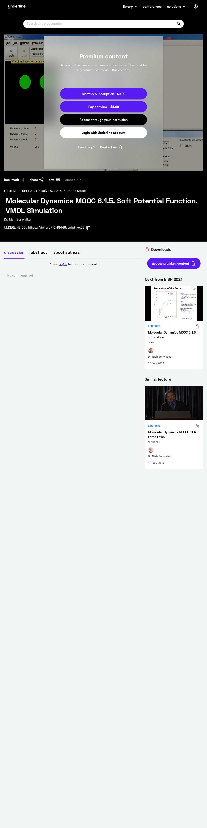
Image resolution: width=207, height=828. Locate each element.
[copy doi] (91, 227)
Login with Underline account (104, 132)
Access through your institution (104, 119)
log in (63, 264)
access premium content (170, 263)
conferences (152, 6)
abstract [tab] (39, 252)
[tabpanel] (73, 270)
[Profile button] (195, 6)
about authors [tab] (66, 252)
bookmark (11, 180)
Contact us (108, 147)
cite (52, 180)
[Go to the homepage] (16, 6)
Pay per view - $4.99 (103, 107)
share (34, 180)
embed (70, 180)
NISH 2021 (173, 279)
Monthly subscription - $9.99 (103, 94)
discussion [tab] (14, 252)
